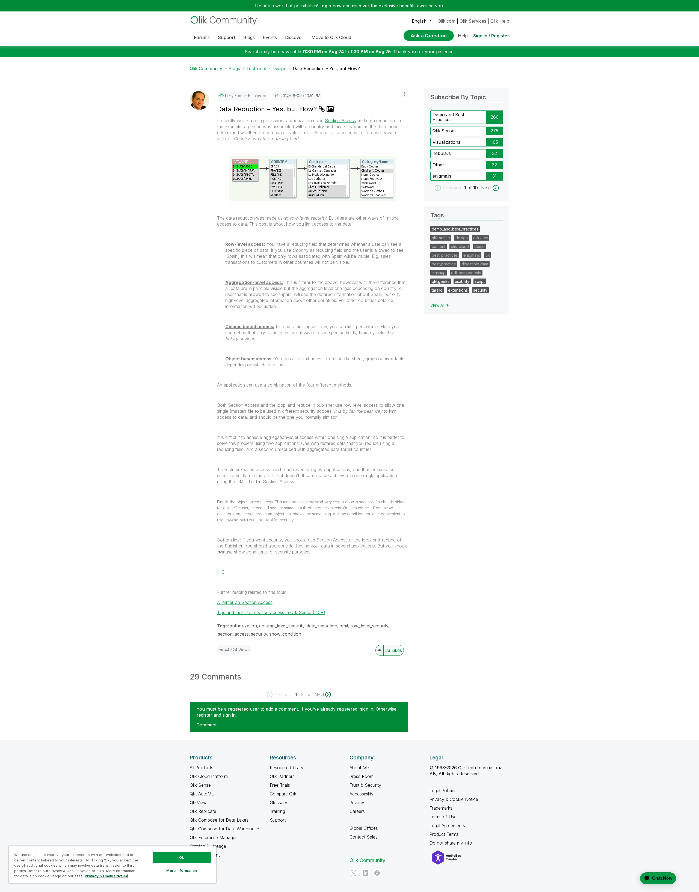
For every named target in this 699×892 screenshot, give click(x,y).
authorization (243, 625)
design (461, 237)
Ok (181, 857)
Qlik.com (446, 21)
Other (438, 164)
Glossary (278, 802)
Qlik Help (499, 21)
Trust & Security (365, 785)
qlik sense (441, 237)
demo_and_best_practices (455, 229)
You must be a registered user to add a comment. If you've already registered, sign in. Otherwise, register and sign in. (297, 712)
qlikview (480, 237)
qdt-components (466, 272)
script (480, 281)
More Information (181, 870)
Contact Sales (364, 837)
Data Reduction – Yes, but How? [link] (326, 68)
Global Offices (364, 828)
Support (278, 820)
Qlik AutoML (202, 794)
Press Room (362, 776)
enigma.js (442, 176)
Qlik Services (473, 21)
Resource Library (286, 767)
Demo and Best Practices (448, 117)
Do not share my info (451, 843)
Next (486, 187)
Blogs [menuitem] (249, 37)
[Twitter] (354, 873)
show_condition (285, 634)
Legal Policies (443, 790)
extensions (458, 290)
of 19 (473, 187)
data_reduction (322, 625)
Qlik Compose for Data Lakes (219, 820)
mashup (439, 272)
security (259, 634)
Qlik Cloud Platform (209, 776)
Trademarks (441, 808)
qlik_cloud (460, 246)
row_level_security (369, 625)
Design (279, 68)
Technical (256, 68)
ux (487, 255)
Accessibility (362, 794)
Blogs (234, 68)
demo (479, 246)
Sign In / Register (491, 35)
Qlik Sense (443, 130)
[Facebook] (377, 873)
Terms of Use (443, 816)
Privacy (357, 802)
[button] (404, 94)
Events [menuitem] (270, 37)
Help (463, 35)
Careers (357, 811)
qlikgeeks (440, 281)
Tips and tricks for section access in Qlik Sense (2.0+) (271, 612)
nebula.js (442, 153)
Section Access (340, 120)
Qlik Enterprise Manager (213, 837)
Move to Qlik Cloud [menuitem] (331, 37)
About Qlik (360, 767)
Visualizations (446, 142)
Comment (207, 725)
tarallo (437, 290)
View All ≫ (440, 305)
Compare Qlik (283, 794)
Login (325, 5)
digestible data (474, 264)
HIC (220, 572)
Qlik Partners (282, 776)
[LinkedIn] (365, 873)
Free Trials (280, 785)
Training (277, 811)
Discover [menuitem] (294, 37)
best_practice (444, 264)
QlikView (198, 802)
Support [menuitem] (226, 37)
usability (462, 281)
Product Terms (444, 834)
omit (343, 625)
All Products (201, 767)
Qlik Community (206, 68)
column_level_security (281, 625)
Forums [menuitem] (202, 37)
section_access (233, 634)
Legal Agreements (447, 825)
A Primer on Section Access (245, 602)
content (438, 246)
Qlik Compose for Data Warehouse (224, 828)
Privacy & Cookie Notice (454, 799)
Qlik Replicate (203, 811)
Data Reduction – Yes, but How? (268, 109)
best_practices (445, 255)
